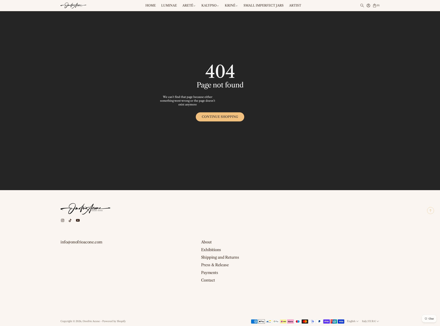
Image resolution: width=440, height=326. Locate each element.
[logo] (73, 5)
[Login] (368, 5)
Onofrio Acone (91, 321)
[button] (362, 5)
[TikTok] (70, 220)
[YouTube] (77, 220)
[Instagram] (62, 220)
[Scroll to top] (430, 213)
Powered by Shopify (114, 321)
